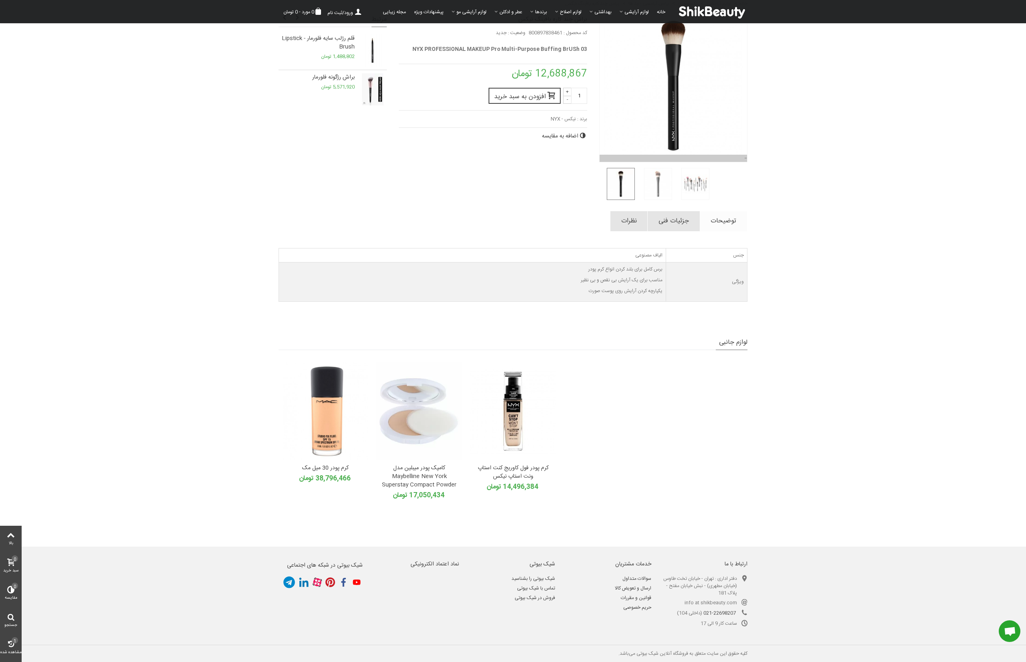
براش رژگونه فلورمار (333, 77)
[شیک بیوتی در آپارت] (317, 582)
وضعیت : (516, 32)
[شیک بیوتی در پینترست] (330, 582)
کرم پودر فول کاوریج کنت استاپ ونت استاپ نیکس (513, 472)
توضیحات (723, 221)
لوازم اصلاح (571, 12)
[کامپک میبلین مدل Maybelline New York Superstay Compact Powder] (419, 411)
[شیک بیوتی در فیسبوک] (343, 582)
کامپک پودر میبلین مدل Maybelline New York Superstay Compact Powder (419, 476)
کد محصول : (575, 32)
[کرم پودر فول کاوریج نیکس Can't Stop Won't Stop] (513, 411)
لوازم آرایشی (636, 12)
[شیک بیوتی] (708, 11)
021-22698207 (719, 613)
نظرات (629, 221)
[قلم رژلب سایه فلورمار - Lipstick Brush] (373, 50)
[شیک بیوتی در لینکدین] (304, 582)
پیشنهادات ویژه (429, 12)
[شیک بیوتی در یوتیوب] (357, 582)
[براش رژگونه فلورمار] (373, 89)
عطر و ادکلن (510, 12)
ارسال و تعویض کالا (633, 588)
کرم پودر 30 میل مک (325, 468)
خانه (661, 12)
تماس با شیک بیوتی (536, 588)
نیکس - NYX (563, 119)
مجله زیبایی (394, 12)
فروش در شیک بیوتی (535, 598)
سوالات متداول (636, 579)
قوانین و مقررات (636, 598)
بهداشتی (603, 12)
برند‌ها (541, 12)
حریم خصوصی (637, 607)
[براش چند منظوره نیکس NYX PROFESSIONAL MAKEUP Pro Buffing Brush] (618, 184)
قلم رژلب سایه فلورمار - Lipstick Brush (318, 42)
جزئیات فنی (673, 221)
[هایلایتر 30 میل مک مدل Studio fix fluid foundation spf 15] (325, 411)
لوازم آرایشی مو (471, 12)
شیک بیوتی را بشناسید (533, 579)
